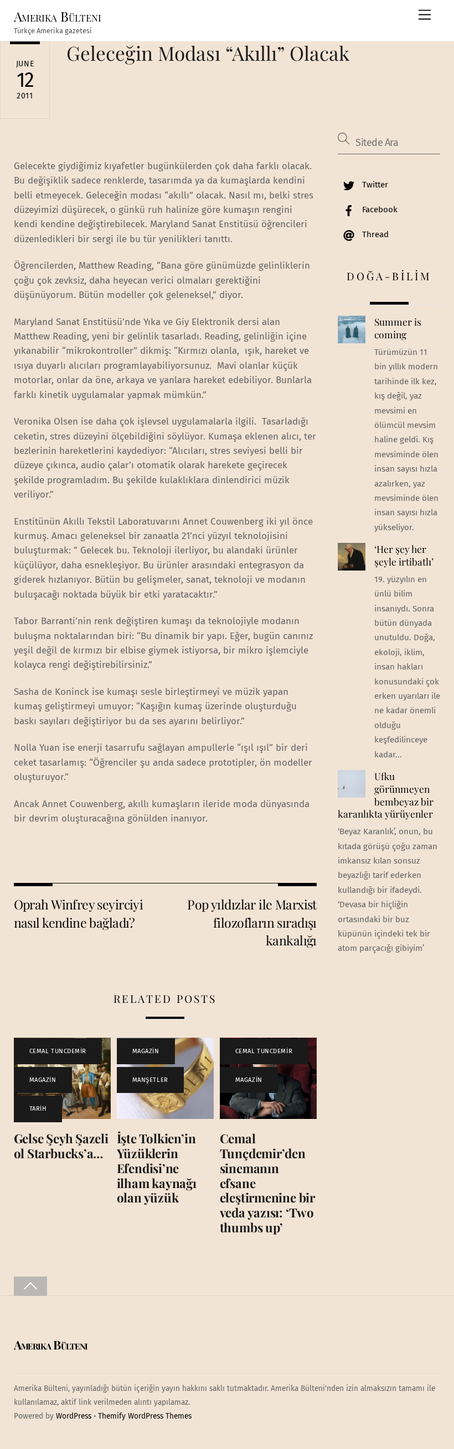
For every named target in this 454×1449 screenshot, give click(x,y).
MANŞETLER (150, 1080)
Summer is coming (397, 328)
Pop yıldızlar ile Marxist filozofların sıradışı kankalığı (252, 922)
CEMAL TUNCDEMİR (57, 1051)
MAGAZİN (42, 1080)
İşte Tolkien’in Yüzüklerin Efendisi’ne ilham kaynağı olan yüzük (157, 1168)
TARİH (38, 1108)
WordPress (73, 1416)
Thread (374, 234)
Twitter (374, 185)
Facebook (379, 210)
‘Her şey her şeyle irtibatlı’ (404, 555)
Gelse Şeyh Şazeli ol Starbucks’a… (61, 1146)
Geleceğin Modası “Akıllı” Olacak (207, 53)
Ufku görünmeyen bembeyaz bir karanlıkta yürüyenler (385, 795)
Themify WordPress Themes (145, 1416)
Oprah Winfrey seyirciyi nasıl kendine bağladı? (78, 913)
